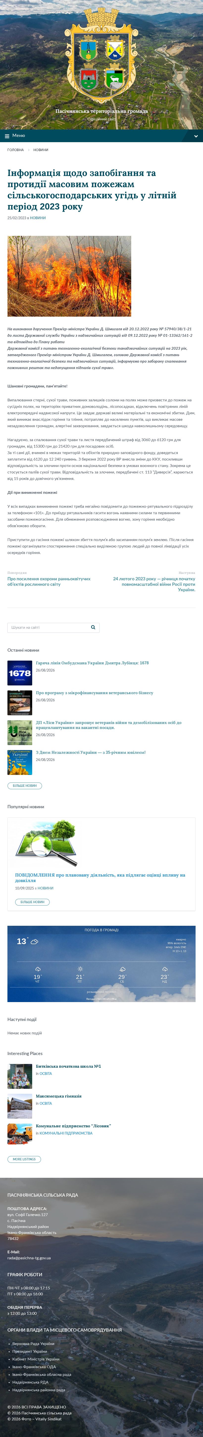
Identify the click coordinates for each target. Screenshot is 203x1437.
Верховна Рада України (33, 1344)
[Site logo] (101, 103)
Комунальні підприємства (66, 1133)
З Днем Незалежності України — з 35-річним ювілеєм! (91, 752)
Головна (15, 150)
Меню (18, 135)
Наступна (187, 573)
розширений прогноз (101, 991)
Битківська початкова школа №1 (68, 1066)
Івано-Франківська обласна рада (41, 1375)
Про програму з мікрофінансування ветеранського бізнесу (94, 693)
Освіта (46, 1074)
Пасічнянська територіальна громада (101, 111)
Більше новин (25, 785)
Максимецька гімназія (58, 1096)
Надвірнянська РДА (30, 1382)
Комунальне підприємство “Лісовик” (73, 1126)
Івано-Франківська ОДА (34, 1367)
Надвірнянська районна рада (38, 1390)
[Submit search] (93, 628)
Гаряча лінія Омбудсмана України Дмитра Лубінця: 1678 (92, 663)
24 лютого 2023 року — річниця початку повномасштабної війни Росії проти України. (154, 584)
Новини (41, 150)
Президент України (29, 1351)
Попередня (17, 573)
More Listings (24, 1159)
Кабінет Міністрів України (35, 1359)
